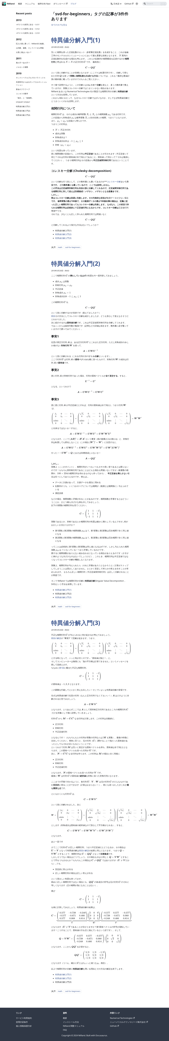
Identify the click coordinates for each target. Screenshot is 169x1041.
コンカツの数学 (22, 93)
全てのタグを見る (59, 24)
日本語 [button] (116, 3)
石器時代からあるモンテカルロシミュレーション (31, 83)
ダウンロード (59, 3)
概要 (20, 3)
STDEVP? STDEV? (23, 102)
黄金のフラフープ (23, 89)
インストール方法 (71, 1022)
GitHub (127, 3)
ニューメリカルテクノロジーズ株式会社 (128, 1022)
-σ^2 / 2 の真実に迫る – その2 (27, 29)
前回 (53, 316)
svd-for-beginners (72, 247)
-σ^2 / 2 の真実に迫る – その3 (27, 33)
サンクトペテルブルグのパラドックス (30, 77)
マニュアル (30, 3)
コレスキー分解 (114, 181)
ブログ (73, 3)
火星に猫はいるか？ (24, 52)
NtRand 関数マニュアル (73, 1026)
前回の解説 (56, 638)
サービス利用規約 (24, 1018)
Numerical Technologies (121, 1018)
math (60, 247)
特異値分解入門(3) (23, 115)
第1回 (61, 667)
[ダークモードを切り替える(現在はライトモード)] (137, 4)
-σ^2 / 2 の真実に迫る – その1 (27, 24)
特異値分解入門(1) (23, 106)
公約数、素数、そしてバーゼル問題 (30, 48)
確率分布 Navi (44, 3)
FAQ (65, 1030)
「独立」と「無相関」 (24, 98)
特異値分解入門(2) (23, 111)
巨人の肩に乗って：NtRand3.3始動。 (31, 43)
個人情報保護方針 (24, 1026)
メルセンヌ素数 (22, 67)
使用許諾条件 (22, 1022)
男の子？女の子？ (23, 63)
